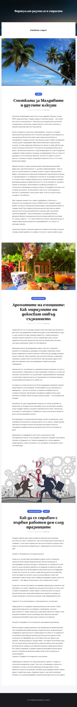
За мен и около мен (38, 298)
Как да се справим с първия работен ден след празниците (38, 522)
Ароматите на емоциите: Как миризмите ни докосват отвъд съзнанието (38, 311)
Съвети (38, 94)
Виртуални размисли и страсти (38, 11)
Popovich (47, 110)
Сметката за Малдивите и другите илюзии (38, 103)
